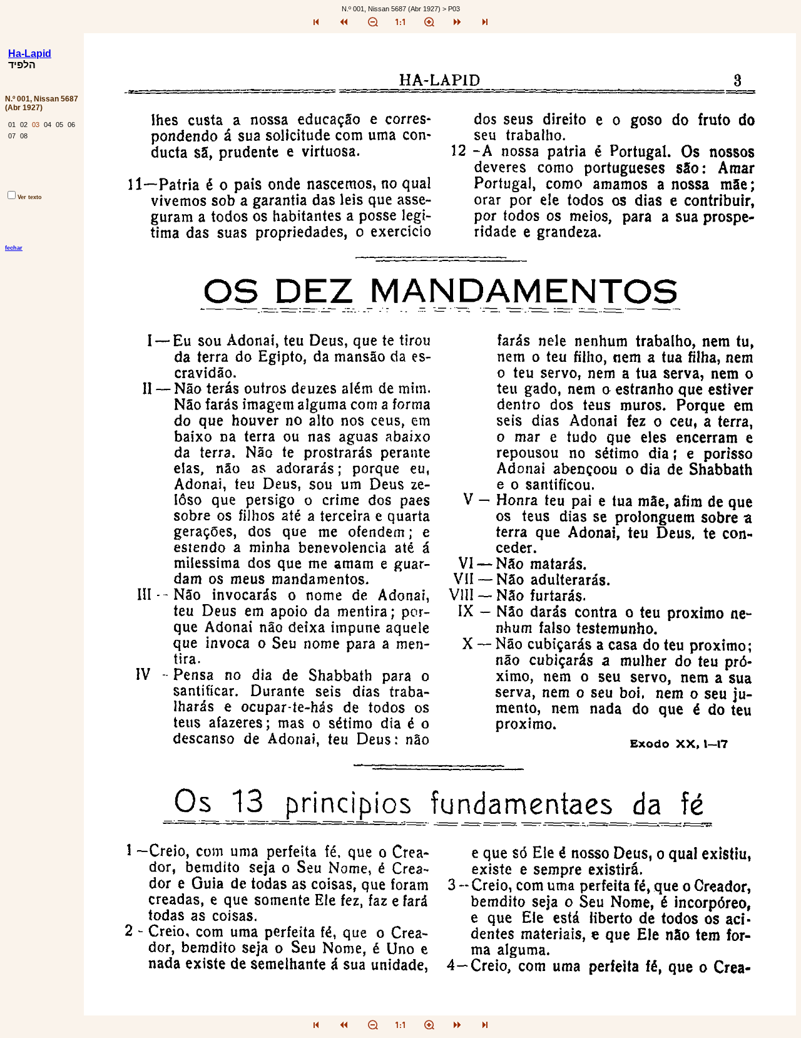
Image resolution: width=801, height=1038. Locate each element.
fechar (14, 248)
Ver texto (30, 197)
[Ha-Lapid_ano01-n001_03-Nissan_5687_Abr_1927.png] (440, 1012)
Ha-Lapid (29, 53)
